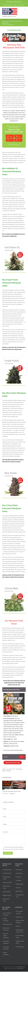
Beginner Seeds (7, 895)
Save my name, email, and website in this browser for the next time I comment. (13, 848)
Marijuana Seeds (7, 869)
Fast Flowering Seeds (20, 936)
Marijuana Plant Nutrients (20, 921)
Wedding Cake (19, 884)
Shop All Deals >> (14, 144)
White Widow (19, 891)
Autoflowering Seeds (6, 878)
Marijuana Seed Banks (20, 942)
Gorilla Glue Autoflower (6, 942)
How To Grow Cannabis (19, 912)
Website (5, 824)
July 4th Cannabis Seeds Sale (11, 791)
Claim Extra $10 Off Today (12, 762)
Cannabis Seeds (7, 873)
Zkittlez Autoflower (6, 953)
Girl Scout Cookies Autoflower (6, 935)
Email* (4, 816)
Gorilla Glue (19, 873)
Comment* (5, 832)
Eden (5, 769)
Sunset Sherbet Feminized (7, 914)
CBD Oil (18, 926)
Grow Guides (20, 968)
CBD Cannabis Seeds (6, 887)
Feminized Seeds (7, 882)
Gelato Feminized (7, 924)
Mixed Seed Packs (6, 900)
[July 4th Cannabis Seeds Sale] (14, 781)
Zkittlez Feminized (5, 919)
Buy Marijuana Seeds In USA (19, 931)
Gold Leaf (18, 877)
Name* (4, 809)
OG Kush (18, 887)
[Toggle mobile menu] (25, 9)
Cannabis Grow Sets (20, 896)
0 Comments (8, 770)
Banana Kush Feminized (6, 929)
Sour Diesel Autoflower (6, 948)
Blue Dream (19, 869)
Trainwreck (19, 880)
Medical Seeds (7, 892)
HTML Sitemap (20, 947)
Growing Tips (19, 917)
